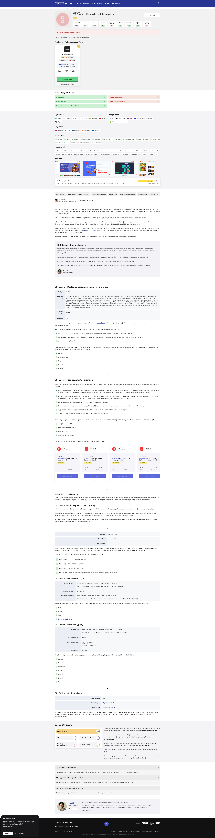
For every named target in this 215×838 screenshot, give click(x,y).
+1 (126, 121)
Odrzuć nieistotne (19, 833)
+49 (156, 154)
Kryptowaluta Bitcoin (65, 619)
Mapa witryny (157, 831)
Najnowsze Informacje (122, 831)
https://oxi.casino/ (108, 703)
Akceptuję (8, 833)
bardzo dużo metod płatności (93, 230)
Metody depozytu (142, 194)
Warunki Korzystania (147, 831)
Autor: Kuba (62, 199)
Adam (91, 200)
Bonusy (107, 3)
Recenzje (86, 3)
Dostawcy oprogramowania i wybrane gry (78, 194)
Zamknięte (152, 15)
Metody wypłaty (155, 194)
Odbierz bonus (67, 476)
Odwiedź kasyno (67, 79)
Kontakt (113, 831)
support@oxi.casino (109, 707)
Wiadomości (116, 3)
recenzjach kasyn (65, 248)
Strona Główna (58, 8)
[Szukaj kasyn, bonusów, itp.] (158, 3)
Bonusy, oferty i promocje (99, 194)
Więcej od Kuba (86, 810)
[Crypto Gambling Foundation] (137, 823)
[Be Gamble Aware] (152, 823)
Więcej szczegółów (8, 826)
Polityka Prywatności (135, 831)
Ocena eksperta (60, 194)
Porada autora (113, 194)
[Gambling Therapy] (145, 823)
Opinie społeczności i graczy (127, 194)
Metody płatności (97, 3)
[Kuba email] (70, 809)
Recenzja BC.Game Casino (67, 84)
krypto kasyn (101, 323)
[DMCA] (158, 823)
